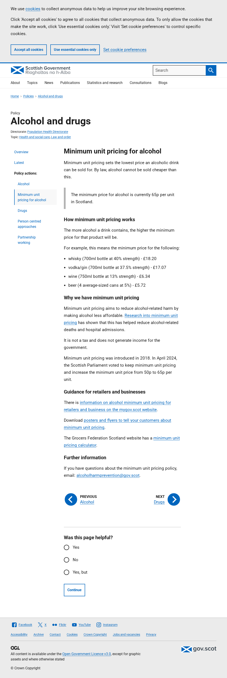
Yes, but (80, 572)
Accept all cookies (28, 50)
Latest (19, 163)
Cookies (72, 634)
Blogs (163, 83)
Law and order (61, 137)
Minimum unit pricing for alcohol (32, 197)
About (15, 83)
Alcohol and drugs (50, 96)
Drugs (22, 211)
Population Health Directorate (47, 131)
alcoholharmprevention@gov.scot (107, 475)
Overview (21, 152)
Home (15, 96)
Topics (32, 83)
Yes (76, 547)
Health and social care (34, 137)
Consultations (140, 83)
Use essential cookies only (75, 50)
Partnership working (27, 240)
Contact (55, 634)
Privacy (151, 634)
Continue (74, 590)
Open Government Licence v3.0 (86, 654)
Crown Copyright (95, 634)
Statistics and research (105, 83)
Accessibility (19, 634)
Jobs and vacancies (126, 634)
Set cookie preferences (125, 49)
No (75, 559)
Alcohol (23, 184)
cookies (32, 8)
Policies (28, 96)
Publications (70, 83)
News (49, 83)
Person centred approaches (29, 224)
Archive (38, 634)
